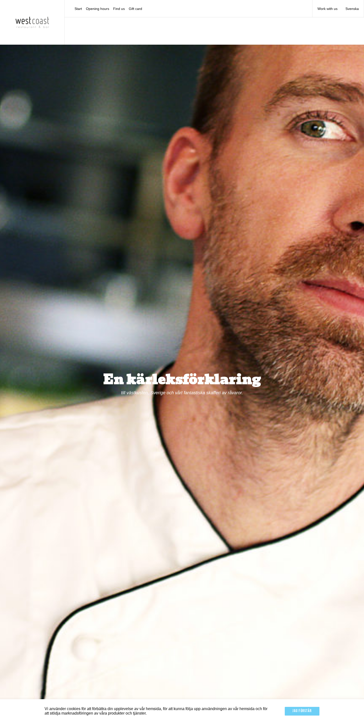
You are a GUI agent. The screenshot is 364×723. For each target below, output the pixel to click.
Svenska (352, 9)
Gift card (135, 9)
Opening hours (97, 9)
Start (78, 9)
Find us (119, 9)
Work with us (327, 9)
